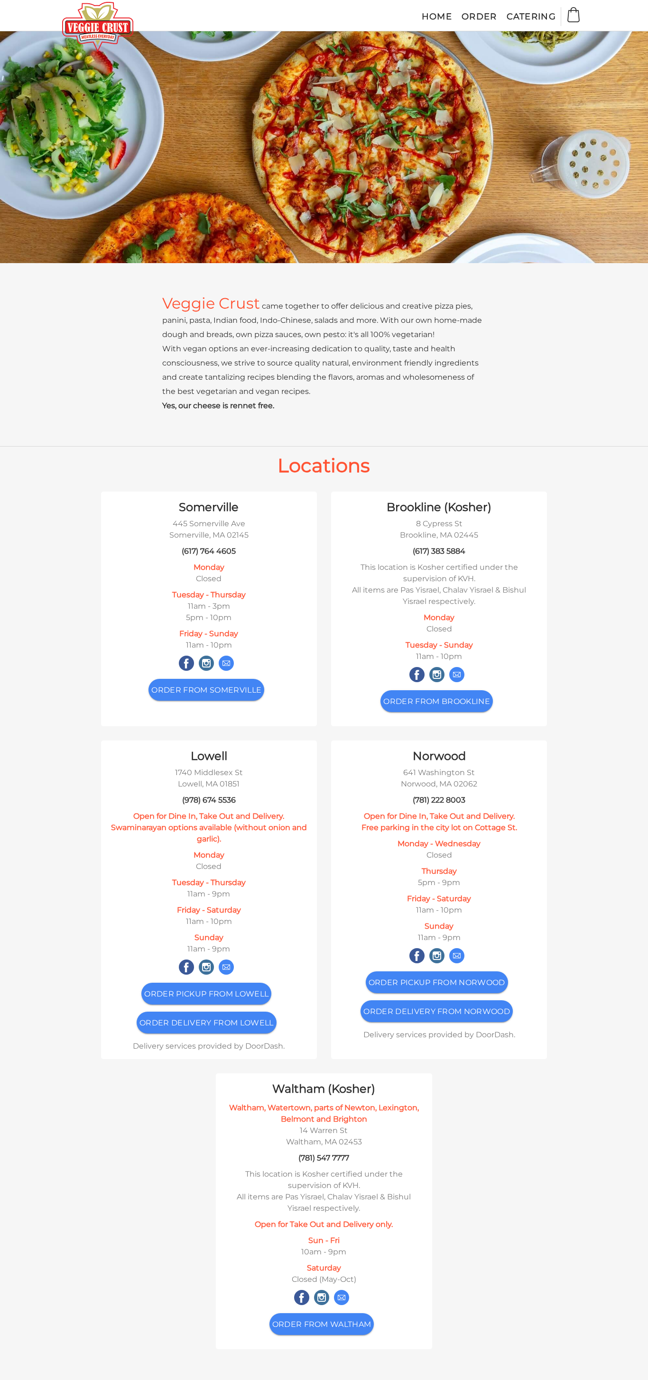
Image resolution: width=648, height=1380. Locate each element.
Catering (531, 16)
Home (437, 16)
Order (479, 16)
